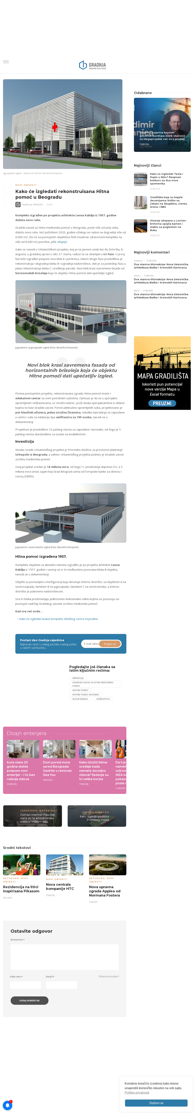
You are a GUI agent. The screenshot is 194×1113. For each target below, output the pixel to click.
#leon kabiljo (80, 699)
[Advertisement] (47, 691)
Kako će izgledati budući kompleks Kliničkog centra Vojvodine (58, 619)
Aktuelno (11, 878)
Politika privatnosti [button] (137, 1092)
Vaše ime (16, 976)
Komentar (17, 939)
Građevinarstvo (95, 812)
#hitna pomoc (80, 690)
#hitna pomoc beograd (85, 694)
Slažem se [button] (156, 1103)
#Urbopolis (103, 699)
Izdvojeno (29, 810)
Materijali (48, 810)
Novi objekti (26, 185)
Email (50, 976)
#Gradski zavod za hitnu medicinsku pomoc (92, 684)
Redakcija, (27, 204)
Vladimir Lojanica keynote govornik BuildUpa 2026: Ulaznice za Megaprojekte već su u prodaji (162, 135)
